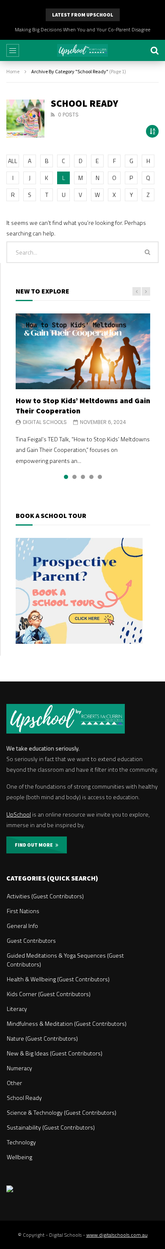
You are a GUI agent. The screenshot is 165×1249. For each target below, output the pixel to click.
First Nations (23, 910)
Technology (21, 1142)
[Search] (154, 50)
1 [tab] (66, 477)
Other (14, 1082)
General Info (22, 925)
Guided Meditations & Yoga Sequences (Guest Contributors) (65, 960)
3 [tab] (83, 477)
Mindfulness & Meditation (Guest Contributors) (66, 1023)
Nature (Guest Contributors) (42, 1038)
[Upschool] (82, 50)
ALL (12, 160)
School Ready (24, 1097)
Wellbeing (19, 1156)
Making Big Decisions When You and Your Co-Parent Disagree (82, 29)
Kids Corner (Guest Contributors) (49, 993)
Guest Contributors (31, 940)
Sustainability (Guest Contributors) (51, 1127)
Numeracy (19, 1067)
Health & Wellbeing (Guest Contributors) (58, 979)
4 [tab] (91, 477)
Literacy (17, 1008)
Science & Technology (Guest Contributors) (61, 1112)
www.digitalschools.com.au (117, 1235)
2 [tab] (74, 477)
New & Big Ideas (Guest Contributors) (54, 1053)
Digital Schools (45, 422)
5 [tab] (100, 477)
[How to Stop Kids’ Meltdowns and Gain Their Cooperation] (83, 351)
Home (12, 71)
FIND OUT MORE (35, 845)
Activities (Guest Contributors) (45, 896)
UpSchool (18, 814)
